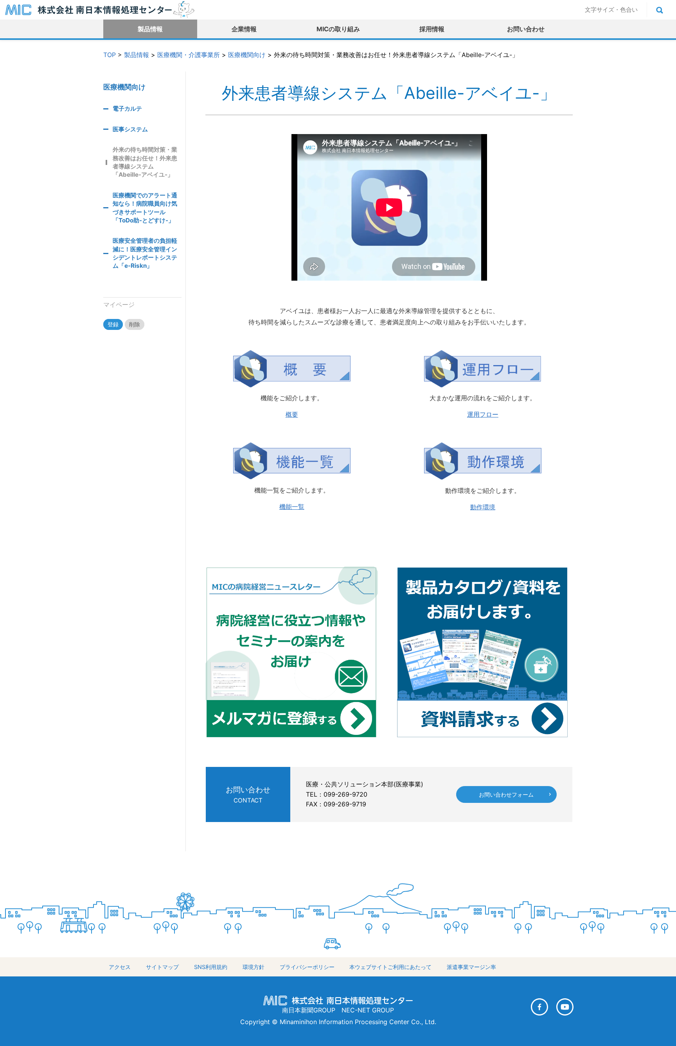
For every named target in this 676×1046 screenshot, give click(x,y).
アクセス (120, 967)
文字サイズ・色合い (611, 9)
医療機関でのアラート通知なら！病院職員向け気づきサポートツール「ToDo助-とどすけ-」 (145, 208)
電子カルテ (127, 108)
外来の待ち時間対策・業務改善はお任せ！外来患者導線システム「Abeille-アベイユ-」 (145, 162)
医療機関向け (247, 55)
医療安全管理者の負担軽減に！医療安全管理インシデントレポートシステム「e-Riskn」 (145, 253)
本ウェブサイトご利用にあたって (390, 967)
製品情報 (150, 29)
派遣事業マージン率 (471, 967)
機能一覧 (291, 506)
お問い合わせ (526, 29)
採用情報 (431, 29)
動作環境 (482, 507)
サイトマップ (162, 967)
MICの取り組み (338, 29)
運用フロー (482, 414)
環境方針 (253, 967)
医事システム (130, 129)
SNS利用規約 (210, 967)
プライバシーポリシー (307, 967)
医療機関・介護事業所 (188, 55)
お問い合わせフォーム (506, 794)
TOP (109, 55)
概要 (292, 414)
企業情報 (244, 29)
